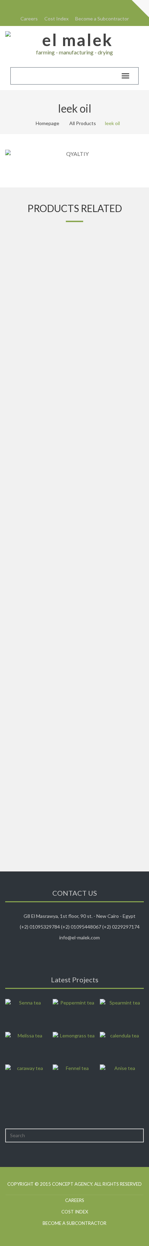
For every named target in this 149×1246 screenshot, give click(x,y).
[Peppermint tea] (75, 1013)
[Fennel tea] (75, 1079)
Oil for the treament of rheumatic (74, 501)
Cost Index (56, 18)
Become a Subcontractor (102, 18)
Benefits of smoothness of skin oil (75, 345)
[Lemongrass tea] (75, 1046)
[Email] (80, 6)
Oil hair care (75, 656)
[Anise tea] (122, 1079)
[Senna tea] (27, 1013)
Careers (29, 18)
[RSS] (69, 6)
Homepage (47, 123)
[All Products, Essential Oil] (74, 286)
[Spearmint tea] (122, 1013)
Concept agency (72, 1184)
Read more (75, 364)
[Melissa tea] (27, 1046)
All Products (82, 123)
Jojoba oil (75, 812)
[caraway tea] (27, 1079)
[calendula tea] (122, 1046)
